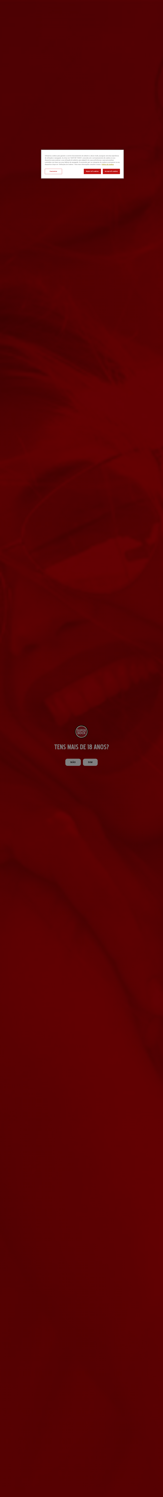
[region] (82, 164)
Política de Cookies (108, 164)
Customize (53, 171)
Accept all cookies (111, 171)
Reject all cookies (92, 171)
